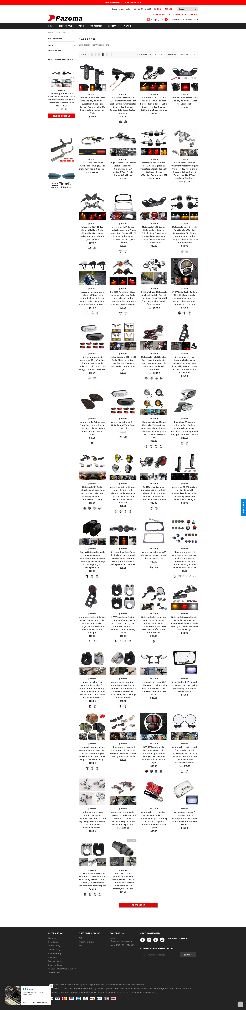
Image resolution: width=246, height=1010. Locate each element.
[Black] (120, 122)
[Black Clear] (161, 446)
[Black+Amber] (90, 508)
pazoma (61, 90)
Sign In (175, 19)
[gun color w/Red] (146, 378)
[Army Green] (97, 576)
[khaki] (92, 576)
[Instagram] (149, 940)
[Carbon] (187, 771)
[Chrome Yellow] (116, 511)
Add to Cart (184, 76)
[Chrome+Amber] (99, 508)
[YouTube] (162, 940)
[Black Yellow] (156, 446)
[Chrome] (125, 122)
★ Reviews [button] (243, 507)
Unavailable (123, 852)
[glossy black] (87, 313)
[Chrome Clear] (120, 511)
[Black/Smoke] (161, 771)
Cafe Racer (61, 32)
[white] (97, 313)
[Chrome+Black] (130, 641)
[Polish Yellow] (146, 446)
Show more (138, 905)
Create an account (189, 19)
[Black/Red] (156, 771)
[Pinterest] (155, 940)
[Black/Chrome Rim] (189, 313)
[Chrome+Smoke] (95, 508)
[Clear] (90, 378)
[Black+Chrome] (125, 641)
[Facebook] (142, 940)
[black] (90, 248)
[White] (184, 576)
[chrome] (95, 248)
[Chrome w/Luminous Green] (156, 378)
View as (85, 54)
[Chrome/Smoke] (151, 771)
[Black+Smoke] (85, 508)
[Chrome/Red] (146, 771)
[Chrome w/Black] (151, 378)
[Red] (175, 576)
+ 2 (194, 576)
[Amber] (189, 576)
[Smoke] (95, 378)
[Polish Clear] (151, 446)
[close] (197, 2)
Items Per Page (144, 54)
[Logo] (65, 18)
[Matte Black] (92, 313)
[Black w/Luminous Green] (161, 378)
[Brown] (92, 443)
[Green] (180, 576)
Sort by (172, 54)
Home (50, 32)
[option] (61, 92)
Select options (62, 116)
